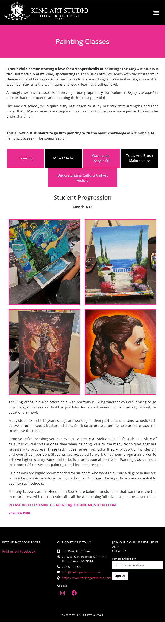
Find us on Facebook (18, 551)
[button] (156, 12)
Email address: (124, 559)
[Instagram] (62, 592)
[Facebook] (74, 592)
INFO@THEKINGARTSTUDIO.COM (88, 505)
